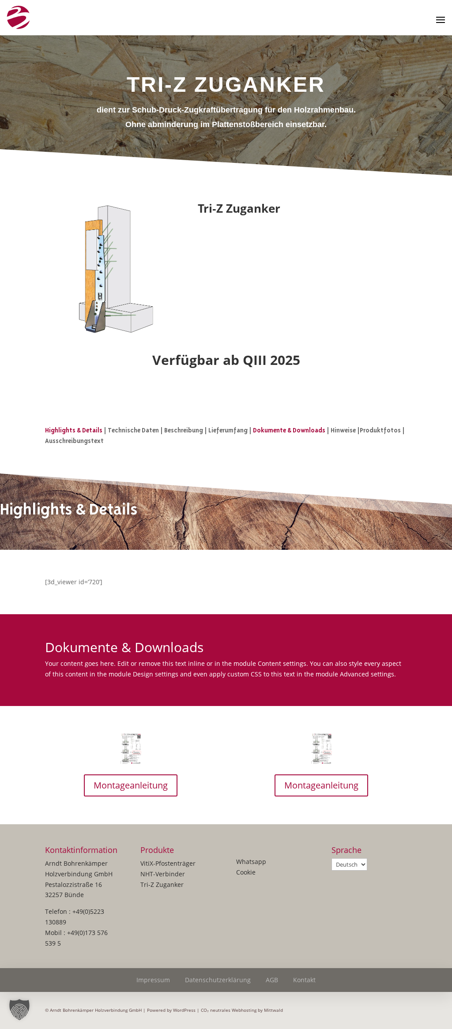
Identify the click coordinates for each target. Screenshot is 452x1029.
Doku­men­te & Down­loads (289, 430)
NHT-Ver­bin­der (162, 874)
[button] (19, 1009)
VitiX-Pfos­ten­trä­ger (168, 863)
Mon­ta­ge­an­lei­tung (131, 785)
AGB (272, 980)
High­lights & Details (73, 430)
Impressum (153, 980)
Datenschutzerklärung (218, 980)
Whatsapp (251, 861)
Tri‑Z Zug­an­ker (162, 884)
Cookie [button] (246, 872)
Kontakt (304, 980)
